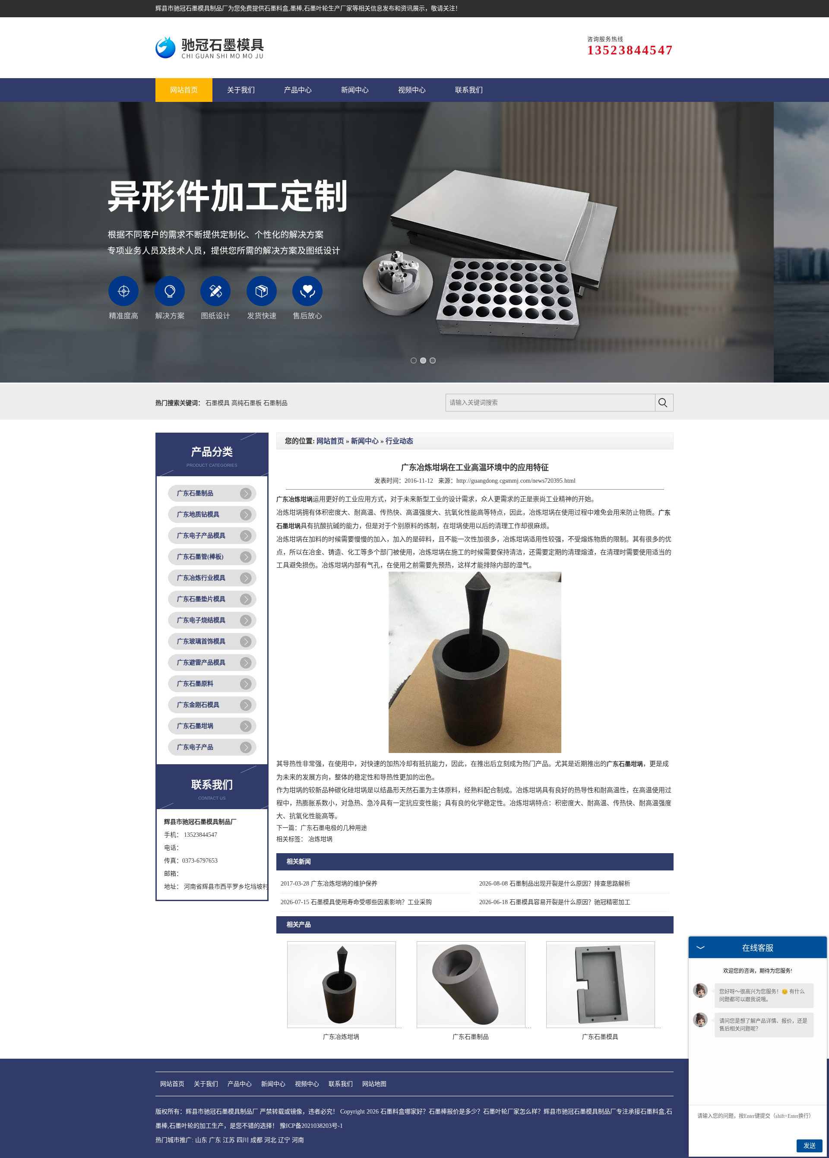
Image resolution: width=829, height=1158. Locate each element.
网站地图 (374, 1084)
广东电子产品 (195, 747)
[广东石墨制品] (471, 1026)
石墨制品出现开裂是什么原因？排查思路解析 (554, 883)
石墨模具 (218, 403)
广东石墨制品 (195, 493)
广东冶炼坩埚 (341, 1037)
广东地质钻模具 (198, 514)
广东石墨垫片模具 (201, 599)
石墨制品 (275, 403)
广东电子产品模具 (201, 535)
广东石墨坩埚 (195, 726)
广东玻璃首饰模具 (201, 641)
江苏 (229, 1140)
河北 (270, 1140)
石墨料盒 (276, 8)
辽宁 (284, 1140)
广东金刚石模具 (198, 705)
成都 (256, 1140)
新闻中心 (365, 441)
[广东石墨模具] (600, 1026)
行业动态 (399, 441)
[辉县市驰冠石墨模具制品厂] (211, 47)
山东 (201, 1140)
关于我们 (206, 1084)
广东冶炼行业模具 (201, 578)
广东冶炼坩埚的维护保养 (329, 883)
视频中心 (307, 1084)
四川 (243, 1140)
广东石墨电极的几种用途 (334, 828)
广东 (215, 1140)
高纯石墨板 (247, 403)
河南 (298, 1140)
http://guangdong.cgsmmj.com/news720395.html (516, 481)
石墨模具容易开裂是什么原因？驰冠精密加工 (554, 902)
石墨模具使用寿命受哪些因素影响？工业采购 (356, 902)
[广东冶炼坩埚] (341, 1026)
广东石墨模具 (600, 1037)
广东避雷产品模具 (201, 662)
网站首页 (330, 441)
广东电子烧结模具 (201, 620)
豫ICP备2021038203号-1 (311, 1126)
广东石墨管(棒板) (200, 557)
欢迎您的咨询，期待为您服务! (757, 971)
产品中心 (240, 1084)
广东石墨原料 (195, 683)
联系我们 (341, 1084)
